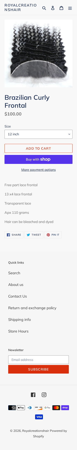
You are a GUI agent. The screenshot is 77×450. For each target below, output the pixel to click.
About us (15, 284)
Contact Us (17, 296)
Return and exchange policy (32, 308)
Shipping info (19, 319)
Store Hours (18, 331)
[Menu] (70, 7)
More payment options (38, 170)
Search (14, 273)
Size (8, 126)
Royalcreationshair (21, 7)
